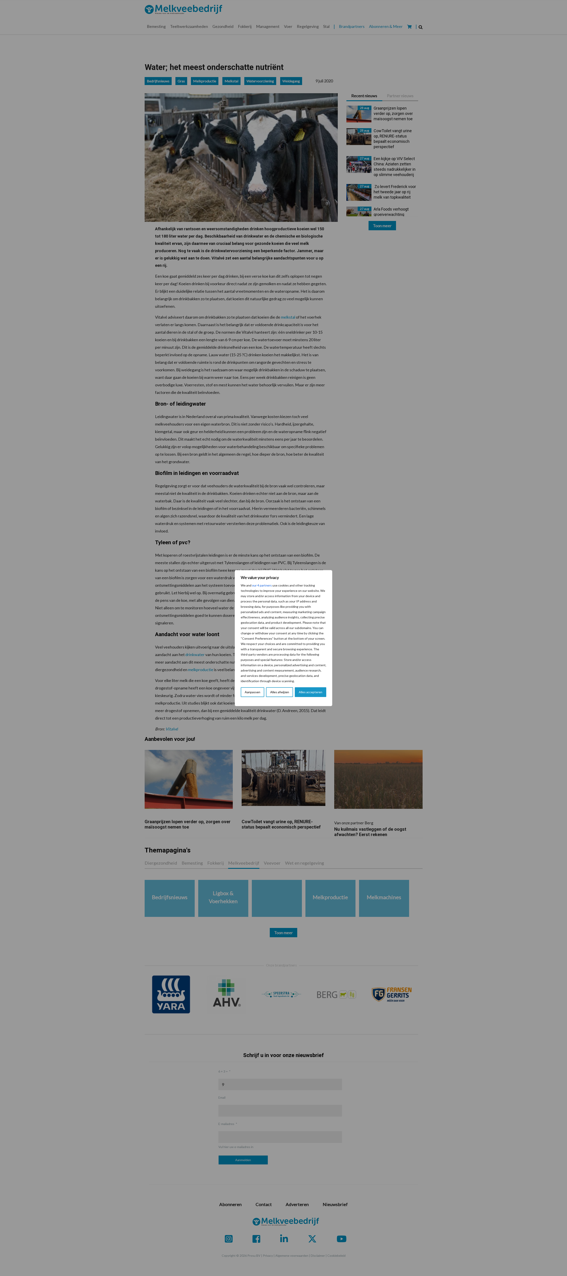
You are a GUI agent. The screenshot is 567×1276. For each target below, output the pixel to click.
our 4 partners (262, 585)
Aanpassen (252, 692)
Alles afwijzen (279, 692)
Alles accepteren (310, 692)
